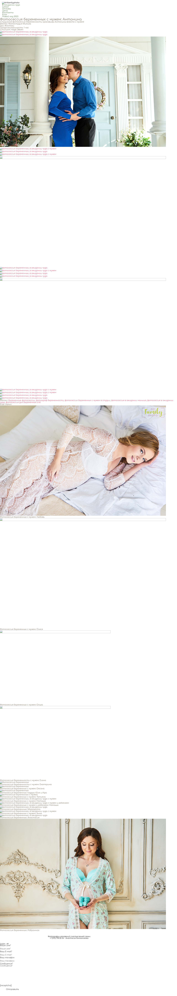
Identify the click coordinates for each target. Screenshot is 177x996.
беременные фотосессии (21, 401)
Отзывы (6, 9)
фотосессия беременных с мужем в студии (87, 401)
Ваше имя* (5, 946)
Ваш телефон (7, 958)
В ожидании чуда (11, 5)
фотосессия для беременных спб (23, 402)
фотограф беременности (50, 401)
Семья (5, 7)
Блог (4, 15)
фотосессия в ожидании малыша (128, 401)
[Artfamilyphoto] (10, 3)
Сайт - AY (4, 944)
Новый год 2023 (10, 17)
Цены (5, 11)
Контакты (8, 13)
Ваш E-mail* (6, 952)
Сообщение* (6, 964)
